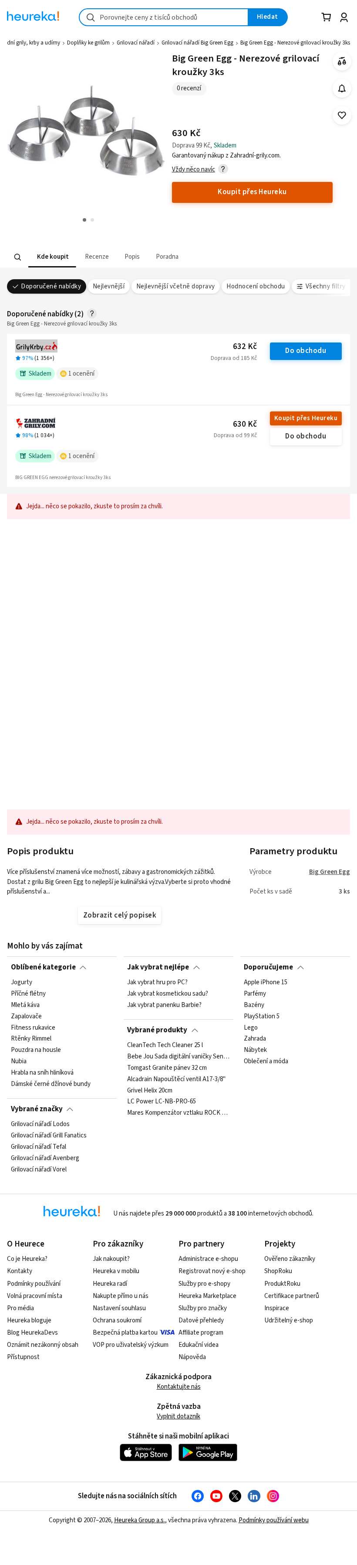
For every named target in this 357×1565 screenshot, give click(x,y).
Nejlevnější (109, 286)
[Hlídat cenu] (342, 88)
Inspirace (276, 1308)
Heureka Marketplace (207, 1296)
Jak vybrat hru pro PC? (157, 982)
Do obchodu (305, 351)
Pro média (20, 1308)
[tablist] (124, 257)
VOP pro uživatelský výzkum (130, 1344)
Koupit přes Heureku (305, 418)
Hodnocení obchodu (255, 286)
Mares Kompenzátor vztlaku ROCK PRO (178, 1113)
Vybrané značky (37, 1109)
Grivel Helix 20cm (149, 1090)
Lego (251, 1028)
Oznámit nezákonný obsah (42, 1344)
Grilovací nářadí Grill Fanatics (49, 1135)
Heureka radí (110, 1283)
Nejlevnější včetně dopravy (175, 286)
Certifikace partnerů (291, 1296)
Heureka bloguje (29, 1320)
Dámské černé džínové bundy (51, 1084)
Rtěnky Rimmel (31, 1038)
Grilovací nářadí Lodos (40, 1124)
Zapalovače (26, 1016)
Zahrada (255, 1038)
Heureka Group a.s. (139, 1520)
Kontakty (19, 1271)
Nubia (19, 1061)
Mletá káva (25, 1005)
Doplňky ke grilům (88, 43)
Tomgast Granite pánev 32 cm (167, 1068)
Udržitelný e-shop (288, 1320)
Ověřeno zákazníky (289, 1259)
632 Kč (245, 347)
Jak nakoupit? (111, 1259)
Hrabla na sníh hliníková (42, 1072)
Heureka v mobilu (116, 1271)
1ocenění (81, 373)
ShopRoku (278, 1271)
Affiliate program (200, 1332)
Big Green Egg (329, 872)
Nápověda (192, 1357)
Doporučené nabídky (51, 286)
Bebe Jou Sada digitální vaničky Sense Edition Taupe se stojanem (178, 1056)
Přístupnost (23, 1357)
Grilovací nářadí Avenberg (45, 1158)
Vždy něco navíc (193, 169)
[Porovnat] (342, 61)
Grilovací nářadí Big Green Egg (197, 43)
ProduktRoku (282, 1283)
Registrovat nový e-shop (212, 1271)
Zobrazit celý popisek (119, 915)
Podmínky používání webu (274, 1520)
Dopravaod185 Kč (234, 358)
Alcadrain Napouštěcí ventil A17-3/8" (176, 1079)
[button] (52, 257)
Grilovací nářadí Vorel (39, 1169)
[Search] (18, 257)
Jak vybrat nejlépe (158, 967)
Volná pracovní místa (34, 1296)
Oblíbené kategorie (43, 967)
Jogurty (21, 982)
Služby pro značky (202, 1308)
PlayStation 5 (262, 1016)
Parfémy (255, 994)
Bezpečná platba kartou (125, 1332)
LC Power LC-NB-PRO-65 (161, 1101)
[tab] (52, 257)
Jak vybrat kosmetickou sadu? (167, 994)
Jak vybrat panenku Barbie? (164, 1005)
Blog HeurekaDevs (32, 1332)
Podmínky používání (34, 1283)
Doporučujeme (268, 967)
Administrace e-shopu (208, 1259)
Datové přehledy (201, 1320)
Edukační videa (198, 1344)
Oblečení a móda (266, 1061)
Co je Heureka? (27, 1259)
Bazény (254, 1005)
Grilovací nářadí (136, 43)
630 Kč (245, 424)
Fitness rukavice (33, 1028)
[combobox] (164, 17)
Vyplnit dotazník (178, 1416)
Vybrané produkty (157, 1030)
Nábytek (255, 1050)
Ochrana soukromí (117, 1320)
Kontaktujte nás (179, 1386)
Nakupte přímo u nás (120, 1296)
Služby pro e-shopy (204, 1283)
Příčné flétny (28, 994)
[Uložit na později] (342, 115)
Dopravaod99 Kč (235, 435)
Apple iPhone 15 (265, 982)
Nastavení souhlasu (119, 1308)
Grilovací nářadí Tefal (38, 1147)
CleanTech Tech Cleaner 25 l (165, 1045)
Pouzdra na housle (36, 1050)
